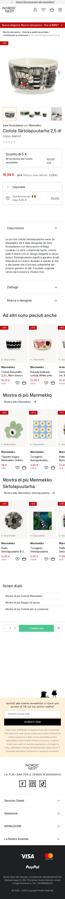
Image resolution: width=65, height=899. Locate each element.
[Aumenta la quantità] (15, 628)
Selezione (11, 813)
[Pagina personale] (35, 10)
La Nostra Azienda (16, 839)
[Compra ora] (24, 383)
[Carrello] (52, 10)
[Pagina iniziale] (9, 9)
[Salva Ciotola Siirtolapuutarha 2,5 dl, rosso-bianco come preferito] (58, 628)
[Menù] (60, 10)
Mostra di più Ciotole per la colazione (27, 609)
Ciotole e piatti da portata (35, 32)
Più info (55, 198)
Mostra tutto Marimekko (17, 401)
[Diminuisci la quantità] (5, 628)
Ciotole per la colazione (15, 35)
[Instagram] (33, 783)
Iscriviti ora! (50, 160)
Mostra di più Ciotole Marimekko (24, 596)
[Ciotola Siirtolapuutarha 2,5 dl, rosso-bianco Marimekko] (32, 72)
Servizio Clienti (14, 800)
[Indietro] (6, 72)
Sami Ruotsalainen (13, 125)
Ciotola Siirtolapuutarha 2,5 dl (45, 35)
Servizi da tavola (11, 32)
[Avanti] (58, 72)
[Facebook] (23, 783)
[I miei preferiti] (43, 10)
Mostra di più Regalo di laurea (23, 602)
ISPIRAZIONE (12, 826)
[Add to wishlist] (17, 383)
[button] (9, 142)
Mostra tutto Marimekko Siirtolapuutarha (26, 492)
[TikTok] (43, 783)
